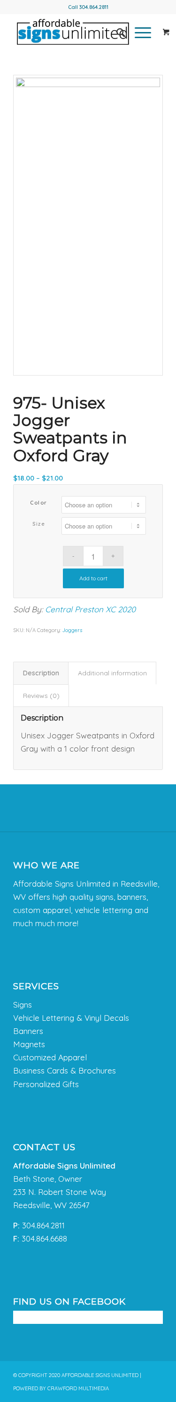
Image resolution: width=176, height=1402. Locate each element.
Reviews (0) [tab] (41, 695)
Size (38, 524)
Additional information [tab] (112, 673)
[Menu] (138, 32)
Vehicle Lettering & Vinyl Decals (71, 1018)
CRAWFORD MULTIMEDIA (78, 1388)
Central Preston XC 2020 (90, 609)
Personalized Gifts (46, 1084)
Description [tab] (41, 673)
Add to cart (93, 578)
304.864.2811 (93, 7)
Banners (28, 1031)
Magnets (29, 1044)
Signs (22, 1004)
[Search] (116, 32)
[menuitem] (116, 32)
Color (38, 502)
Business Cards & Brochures (64, 1070)
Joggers (72, 630)
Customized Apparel (50, 1057)
